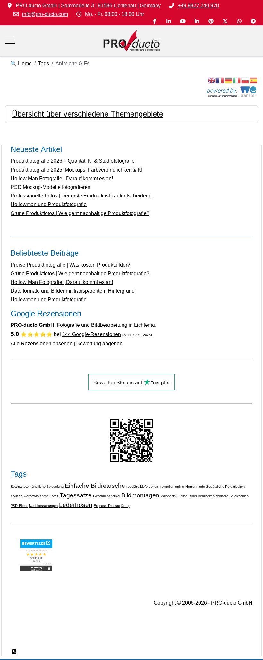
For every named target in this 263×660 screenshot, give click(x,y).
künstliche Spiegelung (47, 486)
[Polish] (245, 80)
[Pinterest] (211, 21)
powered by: (222, 90)
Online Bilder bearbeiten (196, 496)
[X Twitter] (225, 21)
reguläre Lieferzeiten (142, 486)
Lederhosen (75, 505)
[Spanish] (254, 80)
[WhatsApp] (239, 21)
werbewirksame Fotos (41, 496)
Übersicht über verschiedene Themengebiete (87, 113)
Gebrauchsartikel (106, 496)
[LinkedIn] (168, 21)
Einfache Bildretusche (95, 485)
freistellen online (171, 486)
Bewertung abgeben (99, 343)
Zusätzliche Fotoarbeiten (225, 486)
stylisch (16, 496)
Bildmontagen (140, 495)
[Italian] (237, 80)
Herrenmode (195, 486)
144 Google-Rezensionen (91, 334)
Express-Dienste (107, 506)
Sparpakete (20, 486)
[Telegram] (253, 21)
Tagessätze (76, 495)
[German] (229, 80)
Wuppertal (168, 496)
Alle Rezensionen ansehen (41, 343)
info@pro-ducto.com (45, 14)
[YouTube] (183, 21)
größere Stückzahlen (232, 496)
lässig (125, 506)
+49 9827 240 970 (198, 5)
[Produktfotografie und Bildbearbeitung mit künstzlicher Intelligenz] (131, 41)
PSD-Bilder (19, 506)
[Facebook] (154, 21)
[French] (220, 80)
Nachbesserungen (43, 506)
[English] (212, 80)
